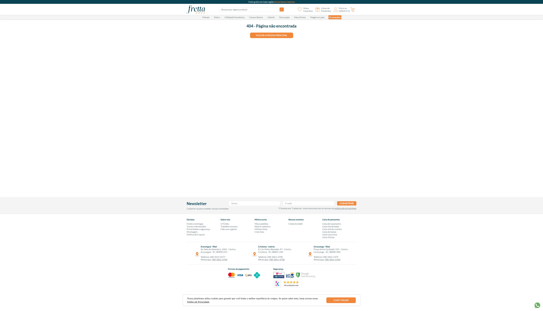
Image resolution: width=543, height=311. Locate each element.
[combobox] (251, 9)
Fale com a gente (229, 229)
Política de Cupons (196, 234)
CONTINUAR (341, 300)
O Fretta (225, 223)
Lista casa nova (329, 234)
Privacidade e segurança (198, 229)
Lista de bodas (329, 231)
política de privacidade (345, 208)
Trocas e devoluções (196, 226)
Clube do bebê (295, 223)
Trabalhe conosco (229, 226)
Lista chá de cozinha (332, 229)
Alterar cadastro (262, 226)
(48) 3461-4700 (219, 259)
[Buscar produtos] (281, 9)
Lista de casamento (331, 223)
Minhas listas (261, 229)
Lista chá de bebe (330, 226)
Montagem (192, 231)
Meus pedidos (261, 223)
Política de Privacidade (198, 302)
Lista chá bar (328, 237)
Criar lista (259, 231)
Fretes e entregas (195, 223)
